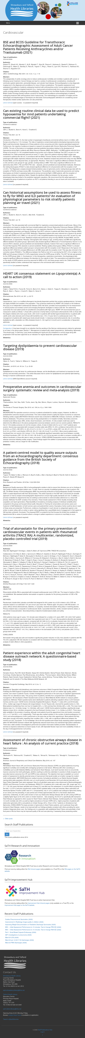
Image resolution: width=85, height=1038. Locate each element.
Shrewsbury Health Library (12, 976)
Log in (43, 1032)
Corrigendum (7, 328)
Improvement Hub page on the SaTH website (19, 905)
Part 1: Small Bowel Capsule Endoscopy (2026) (20, 932)
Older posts (8, 818)
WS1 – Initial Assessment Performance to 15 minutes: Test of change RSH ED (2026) (33, 930)
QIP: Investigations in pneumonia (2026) (18, 935)
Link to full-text (8, 103)
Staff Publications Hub (45, 1030)
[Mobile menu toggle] (77, 23)
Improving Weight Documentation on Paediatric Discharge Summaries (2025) (30, 924)
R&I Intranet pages (34, 869)
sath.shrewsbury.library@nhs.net (14, 990)
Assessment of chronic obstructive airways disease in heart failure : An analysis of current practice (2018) (42, 741)
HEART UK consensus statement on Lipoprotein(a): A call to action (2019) (41, 275)
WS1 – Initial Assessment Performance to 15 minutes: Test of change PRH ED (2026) (33, 927)
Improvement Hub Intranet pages (39, 903)
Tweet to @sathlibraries (11, 1019)
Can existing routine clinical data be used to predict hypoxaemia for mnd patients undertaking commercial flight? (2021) (41, 114)
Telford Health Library (10, 994)
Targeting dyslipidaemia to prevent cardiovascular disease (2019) (40, 347)
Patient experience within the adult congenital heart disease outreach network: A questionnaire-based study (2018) (41, 656)
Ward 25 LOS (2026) (12, 937)
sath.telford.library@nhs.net (12, 1009)
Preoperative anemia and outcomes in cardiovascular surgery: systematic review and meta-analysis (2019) (42, 388)
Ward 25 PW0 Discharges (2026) (16, 943)
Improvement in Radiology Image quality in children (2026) (24, 922)
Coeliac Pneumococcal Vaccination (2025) (19, 919)
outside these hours (14, 1015)
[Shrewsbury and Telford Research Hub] (42, 10)
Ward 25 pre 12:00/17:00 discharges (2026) (19, 940)
